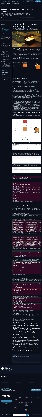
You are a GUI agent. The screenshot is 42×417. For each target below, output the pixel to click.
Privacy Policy (34, 414)
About (20, 397)
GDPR (31, 402)
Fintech (38, 398)
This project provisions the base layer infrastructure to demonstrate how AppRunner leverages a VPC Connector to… (6, 56)
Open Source (21, 402)
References (2, 36)
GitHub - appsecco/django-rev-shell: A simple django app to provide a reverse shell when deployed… (5, 38)
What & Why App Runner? (5, 67)
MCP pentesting (6, 77)
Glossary (26, 398)
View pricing (6, 403)
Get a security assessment (36, 389)
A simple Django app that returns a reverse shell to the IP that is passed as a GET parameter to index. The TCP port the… (6, 43)
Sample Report (27, 408)
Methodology (27, 406)
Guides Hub (26, 397)
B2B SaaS (38, 397)
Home (2, 3)
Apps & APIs (15, 399)
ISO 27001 (32, 398)
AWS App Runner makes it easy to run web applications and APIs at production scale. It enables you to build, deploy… (6, 64)
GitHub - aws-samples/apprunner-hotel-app (5, 54)
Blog (4, 3)
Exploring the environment (5, 31)
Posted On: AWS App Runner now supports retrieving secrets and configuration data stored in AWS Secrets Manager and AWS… (6, 51)
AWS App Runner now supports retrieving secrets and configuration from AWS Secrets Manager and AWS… (5, 46)
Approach (2, 28)
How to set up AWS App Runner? (5, 66)
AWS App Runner (3, 25)
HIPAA (31, 401)
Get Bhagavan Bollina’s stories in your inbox (5, 33)
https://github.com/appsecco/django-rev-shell (20, 98)
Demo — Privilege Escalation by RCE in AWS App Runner (6, 30)
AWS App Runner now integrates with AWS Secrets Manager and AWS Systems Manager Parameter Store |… (5, 60)
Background (3, 24)
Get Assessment (38, 1)
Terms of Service (39, 414)
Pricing (23, 1)
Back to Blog (3, 6)
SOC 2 (31, 397)
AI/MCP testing (6, 79)
